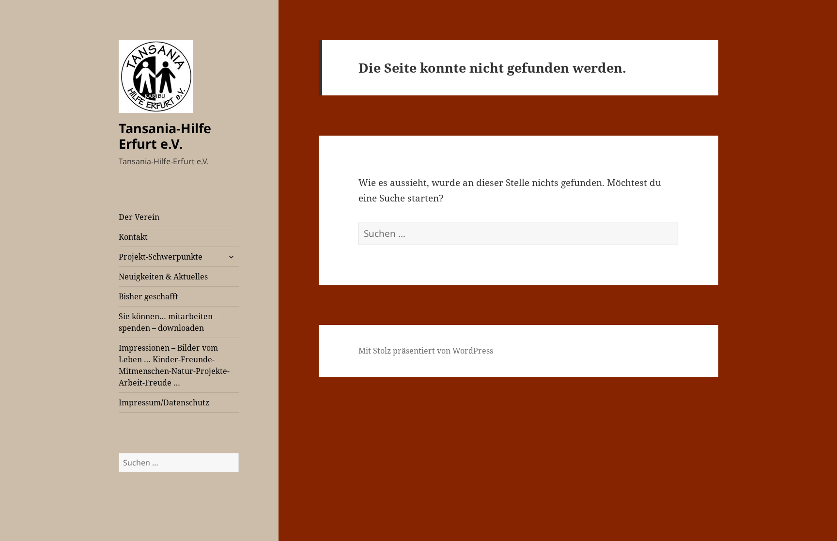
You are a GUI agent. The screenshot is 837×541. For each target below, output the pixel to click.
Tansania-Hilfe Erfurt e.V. (165, 136)
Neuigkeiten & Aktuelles (163, 276)
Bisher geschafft (148, 296)
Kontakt (133, 237)
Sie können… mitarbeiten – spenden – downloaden (168, 322)
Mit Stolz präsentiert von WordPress (425, 350)
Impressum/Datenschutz (164, 402)
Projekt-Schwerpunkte (160, 256)
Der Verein (139, 217)
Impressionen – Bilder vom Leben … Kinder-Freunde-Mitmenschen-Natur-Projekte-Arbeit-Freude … (174, 365)
